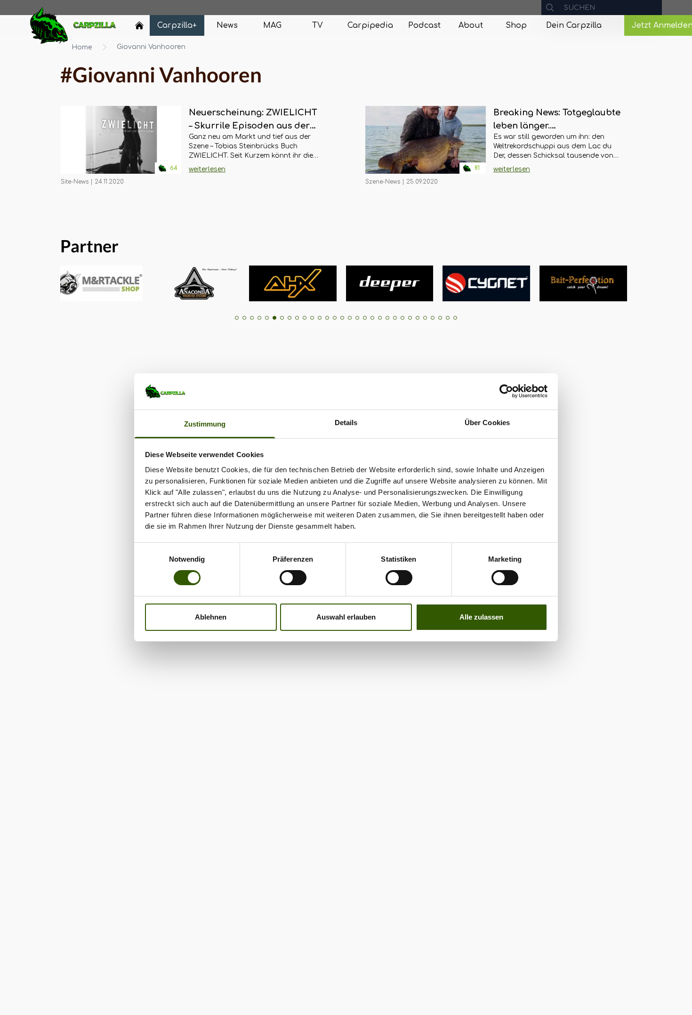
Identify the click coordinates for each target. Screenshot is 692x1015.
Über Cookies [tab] (487, 423)
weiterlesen (207, 169)
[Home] (139, 25)
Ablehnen (210, 617)
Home (82, 47)
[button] (237, 318)
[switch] (293, 577)
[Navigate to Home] (139, 28)
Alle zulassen (481, 617)
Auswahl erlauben (346, 617)
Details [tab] (346, 423)
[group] (77, 283)
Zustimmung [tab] (205, 424)
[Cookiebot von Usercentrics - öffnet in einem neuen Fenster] (506, 391)
